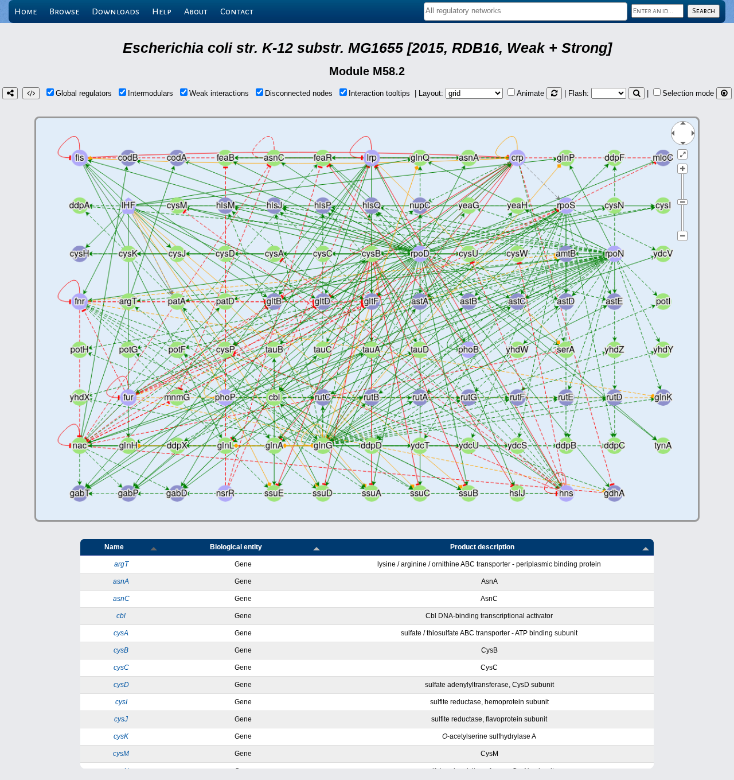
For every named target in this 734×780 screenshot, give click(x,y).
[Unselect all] (724, 93)
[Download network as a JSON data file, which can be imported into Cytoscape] (31, 93)
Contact (236, 11)
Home (25, 11)
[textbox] (525, 10)
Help (161, 11)
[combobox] (525, 11)
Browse (64, 11)
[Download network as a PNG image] (10, 93)
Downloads (115, 11)
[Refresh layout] (554, 93)
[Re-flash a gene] (636, 93)
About (196, 11)
